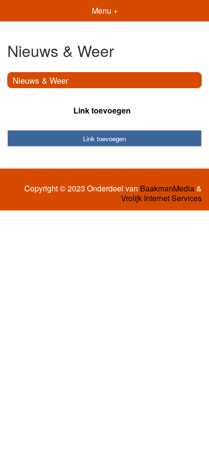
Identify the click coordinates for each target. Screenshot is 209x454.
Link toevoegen (102, 110)
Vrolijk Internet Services (161, 198)
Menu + (105, 10)
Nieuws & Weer (41, 80)
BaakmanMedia (167, 188)
